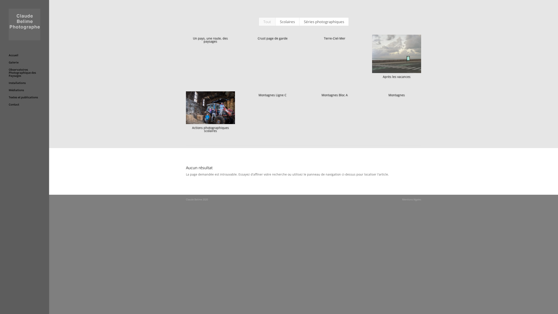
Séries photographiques (324, 21)
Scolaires (287, 21)
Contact (14, 104)
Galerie (14, 62)
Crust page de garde (273, 38)
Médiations (16, 90)
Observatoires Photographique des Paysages (22, 73)
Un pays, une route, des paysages (210, 39)
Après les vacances (396, 77)
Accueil (13, 55)
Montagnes (396, 95)
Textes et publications (23, 97)
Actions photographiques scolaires (210, 129)
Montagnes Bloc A (335, 95)
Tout (267, 21)
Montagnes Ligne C (272, 95)
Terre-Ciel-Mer (334, 38)
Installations (17, 83)
